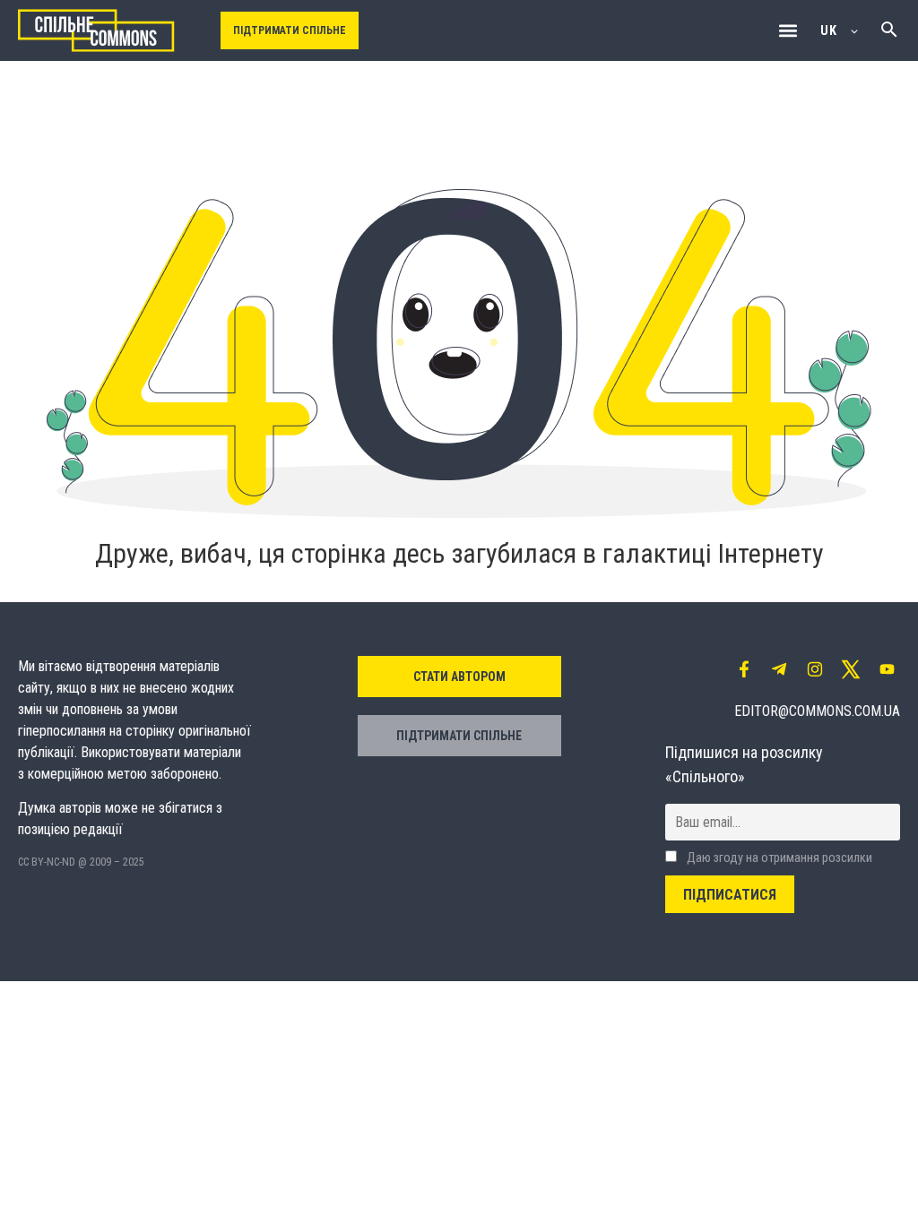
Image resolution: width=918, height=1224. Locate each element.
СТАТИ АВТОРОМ (459, 676)
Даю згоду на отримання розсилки (778, 858)
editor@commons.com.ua (817, 711)
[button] (787, 31)
